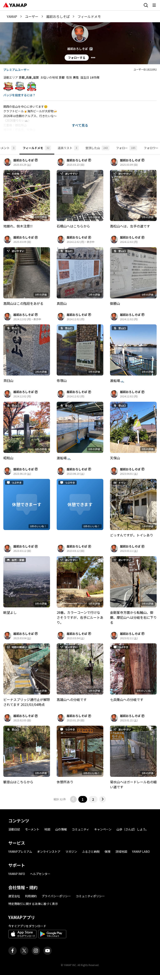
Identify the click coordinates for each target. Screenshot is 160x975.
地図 (47, 829)
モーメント (32, 829)
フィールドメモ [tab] (36, 148)
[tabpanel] (80, 480)
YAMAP (12, 16)
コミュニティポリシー (90, 896)
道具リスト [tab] (67, 148)
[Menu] (93, 57)
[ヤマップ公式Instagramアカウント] (36, 951)
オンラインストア (48, 851)
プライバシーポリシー (56, 896)
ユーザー (31, 16)
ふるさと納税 (91, 851)
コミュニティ (80, 829)
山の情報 (61, 829)
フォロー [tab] (125, 148)
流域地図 (121, 851)
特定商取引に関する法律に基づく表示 (33, 904)
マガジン (71, 851)
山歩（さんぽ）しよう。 (132, 829)
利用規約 (31, 896)
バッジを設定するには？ (19, 95)
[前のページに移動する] (73, 799)
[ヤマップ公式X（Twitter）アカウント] (24, 951)
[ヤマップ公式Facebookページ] (12, 951)
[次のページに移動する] (102, 799)
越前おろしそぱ (58, 16)
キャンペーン (102, 829)
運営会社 (14, 896)
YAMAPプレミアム (20, 851)
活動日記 (14, 829)
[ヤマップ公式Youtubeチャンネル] (47, 951)
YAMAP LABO (141, 851)
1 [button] (83, 799)
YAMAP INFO (16, 874)
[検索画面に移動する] (146, 5)
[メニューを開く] (154, 5)
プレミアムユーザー (16, 70)
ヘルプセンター (40, 874)
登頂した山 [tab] (96, 148)
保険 (107, 851)
